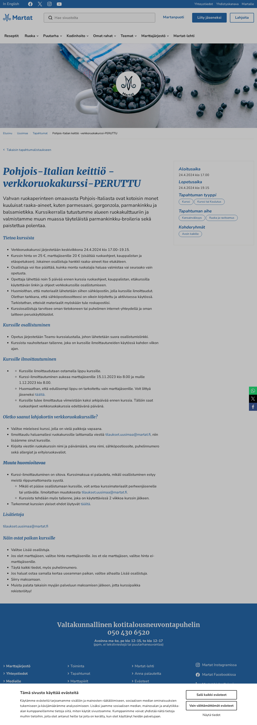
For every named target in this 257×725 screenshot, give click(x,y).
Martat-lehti (184, 35)
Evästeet (142, 681)
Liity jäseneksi (209, 17)
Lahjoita (242, 17)
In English (11, 3)
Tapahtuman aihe (195, 211)
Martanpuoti (173, 17)
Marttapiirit (79, 681)
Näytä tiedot (211, 715)
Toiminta (77, 666)
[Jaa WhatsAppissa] (253, 391)
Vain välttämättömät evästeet (211, 705)
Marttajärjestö (153, 35)
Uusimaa (22, 133)
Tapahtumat (40, 133)
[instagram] (49, 4)
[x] (40, 4)
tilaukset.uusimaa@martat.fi (128, 434)
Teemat (127, 35)
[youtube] (59, 4)
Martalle (248, 4)
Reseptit (11, 35)
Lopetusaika (190, 182)
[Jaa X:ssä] (253, 399)
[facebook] (30, 4)
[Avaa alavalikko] (38, 35)
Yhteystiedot (203, 4)
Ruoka (30, 35)
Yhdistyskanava (227, 4)
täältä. (40, 394)
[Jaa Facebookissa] (253, 407)
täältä (85, 504)
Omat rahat (103, 35)
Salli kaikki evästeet (211, 695)
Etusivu (7, 133)
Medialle (13, 681)
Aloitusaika (189, 169)
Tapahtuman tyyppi (197, 195)
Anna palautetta (148, 673)
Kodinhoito (76, 35)
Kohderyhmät (192, 227)
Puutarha (51, 35)
